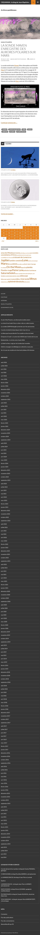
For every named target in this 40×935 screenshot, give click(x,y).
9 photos (13, 202)
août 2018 (4, 685)
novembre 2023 (5, 473)
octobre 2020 (5, 598)
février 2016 (4, 786)
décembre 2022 (5, 510)
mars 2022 (4, 541)
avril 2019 (4, 658)
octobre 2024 (5, 436)
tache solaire (16, 276)
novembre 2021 (5, 554)
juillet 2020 (4, 608)
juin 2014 (3, 854)
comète (36, 253)
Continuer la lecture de (9, 123)
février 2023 (4, 504)
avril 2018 (4, 699)
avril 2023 (4, 497)
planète (12, 131)
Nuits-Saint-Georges (30, 264)
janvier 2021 (4, 588)
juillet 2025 (4, 406)
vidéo (17, 279)
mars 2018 (4, 702)
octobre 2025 (5, 396)
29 (25, 238)
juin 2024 (3, 450)
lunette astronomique (33, 260)
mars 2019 (4, 662)
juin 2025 (3, 409)
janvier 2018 (4, 709)
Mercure (10, 264)
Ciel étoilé (4, 297)
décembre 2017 (5, 712)
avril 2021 (4, 578)
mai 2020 (3, 615)
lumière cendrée (15, 260)
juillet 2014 (4, 850)
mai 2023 (3, 493)
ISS (30, 257)
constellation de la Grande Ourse (23, 255)
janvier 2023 (4, 507)
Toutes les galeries (7, 214)
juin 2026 (3, 369)
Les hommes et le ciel (7, 307)
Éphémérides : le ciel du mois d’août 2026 (13, 340)
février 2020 (4, 625)
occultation (4, 267)
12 (9, 233)
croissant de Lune (20, 257)
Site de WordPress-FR (7, 924)
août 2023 (4, 483)
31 (36, 238)
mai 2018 (3, 696)
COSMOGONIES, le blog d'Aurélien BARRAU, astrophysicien (18, 874)
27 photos (13, 170)
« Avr (2, 241)
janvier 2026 (4, 386)
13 (14, 233)
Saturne (5, 273)
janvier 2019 (4, 669)
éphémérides (13, 281)
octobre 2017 (5, 719)
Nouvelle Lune (20, 264)
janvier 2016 (4, 790)
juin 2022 (3, 531)
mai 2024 (3, 453)
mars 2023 (4, 500)
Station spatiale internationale (22, 273)
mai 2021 (3, 574)
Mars (3, 70)
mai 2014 (3, 857)
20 (14, 235)
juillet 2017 (4, 729)
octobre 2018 (5, 679)
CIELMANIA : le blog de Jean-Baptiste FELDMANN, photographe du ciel (16, 2)
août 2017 (4, 726)
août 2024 (4, 443)
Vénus (33, 278)
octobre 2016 (5, 759)
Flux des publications (7, 917)
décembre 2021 (5, 551)
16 (31, 233)
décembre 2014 (5, 834)
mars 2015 (4, 823)
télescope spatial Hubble (8, 279)
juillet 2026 (4, 366)
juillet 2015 (4, 810)
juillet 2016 (4, 770)
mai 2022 (3, 534)
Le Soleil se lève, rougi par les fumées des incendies (15, 343)
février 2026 (4, 382)
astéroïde (22, 253)
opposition (24, 267)
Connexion (4, 914)
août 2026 (4, 362)
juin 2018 (3, 692)
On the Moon (14, 267)
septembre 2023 (5, 480)
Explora (3, 881)
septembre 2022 (5, 520)
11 (3, 233)
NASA (15, 264)
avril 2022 (4, 537)
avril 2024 (4, 456)
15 (25, 233)
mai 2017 (3, 736)
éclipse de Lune (4, 282)
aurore (5, 129)
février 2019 (4, 665)
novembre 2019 (5, 635)
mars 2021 (4, 581)
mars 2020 (4, 621)
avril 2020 (4, 618)
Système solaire (5, 276)
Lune (25, 260)
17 (36, 233)
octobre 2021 (5, 557)
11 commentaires (32, 175)
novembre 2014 (5, 837)
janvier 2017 (4, 749)
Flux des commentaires (7, 921)
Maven (16, 65)
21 (20, 235)
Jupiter (5, 260)
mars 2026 (4, 379)
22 (25, 235)
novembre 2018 (5, 675)
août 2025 (4, 403)
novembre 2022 (5, 514)
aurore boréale (27, 253)
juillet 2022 (4, 527)
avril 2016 (4, 780)
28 (20, 238)
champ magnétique (14, 129)
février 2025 (4, 423)
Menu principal (38, 2)
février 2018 (4, 706)
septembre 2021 (5, 561)
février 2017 (4, 746)
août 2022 (4, 524)
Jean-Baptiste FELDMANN (19, 59)
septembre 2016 (5, 763)
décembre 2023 (5, 470)
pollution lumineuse (29, 270)
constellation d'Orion (8, 255)
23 (31, 235)
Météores (4, 300)
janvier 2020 (4, 628)
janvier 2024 (4, 467)
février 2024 (4, 463)
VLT (20, 279)
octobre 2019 (5, 638)
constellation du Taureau (7, 257)
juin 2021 (3, 571)
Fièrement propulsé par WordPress (9, 932)
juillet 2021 (4, 568)
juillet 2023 (4, 487)
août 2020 (4, 605)
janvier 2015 (4, 830)
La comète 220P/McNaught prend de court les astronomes (17, 326)
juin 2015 (3, 813)
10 (36, 230)
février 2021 (4, 584)
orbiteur (5, 131)
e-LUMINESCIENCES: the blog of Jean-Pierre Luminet (16, 877)
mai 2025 (3, 413)
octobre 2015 (5, 800)
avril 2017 (4, 739)
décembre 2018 (5, 672)
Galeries (8, 143)
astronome (16, 253)
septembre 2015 (5, 803)
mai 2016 (3, 776)
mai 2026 (3, 372)
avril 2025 (4, 416)
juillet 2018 (4, 689)
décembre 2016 (5, 753)
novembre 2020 (5, 594)
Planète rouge (21, 131)
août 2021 (4, 564)
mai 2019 (3, 655)
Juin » (37, 241)
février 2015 (4, 827)
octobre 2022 (5, 517)
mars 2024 (4, 460)
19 (9, 235)
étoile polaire (27, 281)
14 (20, 233)
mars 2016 (4, 783)
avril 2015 (4, 820)
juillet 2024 (4, 446)
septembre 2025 (5, 399)
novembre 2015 (5, 797)
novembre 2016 (5, 756)
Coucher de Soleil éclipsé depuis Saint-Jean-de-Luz (15, 330)
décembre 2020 (5, 591)
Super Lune (32, 273)
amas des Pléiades (7, 253)
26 (9, 238)
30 (31, 238)
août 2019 (4, 645)
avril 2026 (4, 376)
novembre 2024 (5, 433)
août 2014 (4, 847)
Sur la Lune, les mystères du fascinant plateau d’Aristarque (17, 350)
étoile (21, 281)
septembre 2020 (5, 601)
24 (36, 235)
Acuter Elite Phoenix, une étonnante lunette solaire (15, 320)
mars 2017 (4, 743)
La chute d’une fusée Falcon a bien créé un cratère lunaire (17, 323)
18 (3, 235)
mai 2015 (3, 817)
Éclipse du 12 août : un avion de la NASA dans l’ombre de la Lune (19, 336)
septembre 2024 (5, 440)
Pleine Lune (17, 270)
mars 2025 (4, 419)
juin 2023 (3, 490)
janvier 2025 (4, 426)
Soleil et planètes (6, 42)
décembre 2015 (5, 793)
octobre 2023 (5, 477)
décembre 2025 (5, 389)
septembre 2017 (5, 722)
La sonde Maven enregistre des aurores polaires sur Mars (18, 50)
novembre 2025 (5, 392)
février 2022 (4, 544)
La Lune (3, 293)
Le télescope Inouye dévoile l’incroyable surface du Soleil (17, 333)
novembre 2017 (5, 716)
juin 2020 (3, 611)
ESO (28, 257)
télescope (24, 276)
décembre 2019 (5, 632)
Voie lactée (25, 279)
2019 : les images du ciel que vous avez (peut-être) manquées (19, 173)
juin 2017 (3, 733)
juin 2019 (3, 652)
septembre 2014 (5, 844)
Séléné (11, 276)
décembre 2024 (5, 430)
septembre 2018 (5, 682)
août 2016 (4, 766)
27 (14, 238)
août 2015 (4, 807)
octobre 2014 (5, 840)
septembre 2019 (5, 642)
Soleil (12, 273)
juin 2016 (3, 773)
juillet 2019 (4, 648)
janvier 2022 (4, 547)
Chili (32, 253)
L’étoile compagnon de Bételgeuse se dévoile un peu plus (17, 347)
